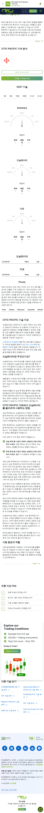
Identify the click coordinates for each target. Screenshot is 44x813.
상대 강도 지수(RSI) (29, 344)
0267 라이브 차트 (22, 72)
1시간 (32, 96)
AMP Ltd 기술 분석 (9, 710)
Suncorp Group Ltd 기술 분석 (33, 710)
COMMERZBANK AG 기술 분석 (10, 688)
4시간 (39, 96)
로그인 (25, 11)
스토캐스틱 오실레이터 (11, 342)
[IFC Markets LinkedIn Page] (25, 748)
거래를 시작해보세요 (22, 78)
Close (22, 809)
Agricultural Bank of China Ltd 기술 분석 (31, 688)
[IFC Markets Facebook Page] (4, 748)
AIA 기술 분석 (6, 696)
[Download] (40, 4)
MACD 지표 (7, 347)
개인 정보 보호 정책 (9, 790)
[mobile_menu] (40, 10)
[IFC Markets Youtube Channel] (32, 748)
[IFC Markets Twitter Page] (18, 748)
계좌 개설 (33, 11)
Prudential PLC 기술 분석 (32, 695)
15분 (17, 96)
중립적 (22, 183)
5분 (11, 96)
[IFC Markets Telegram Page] (39, 748)
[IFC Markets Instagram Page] (11, 748)
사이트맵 (13, 783)
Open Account (12, 651)
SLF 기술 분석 (29, 703)
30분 (24, 96)
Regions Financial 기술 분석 (10, 703)
